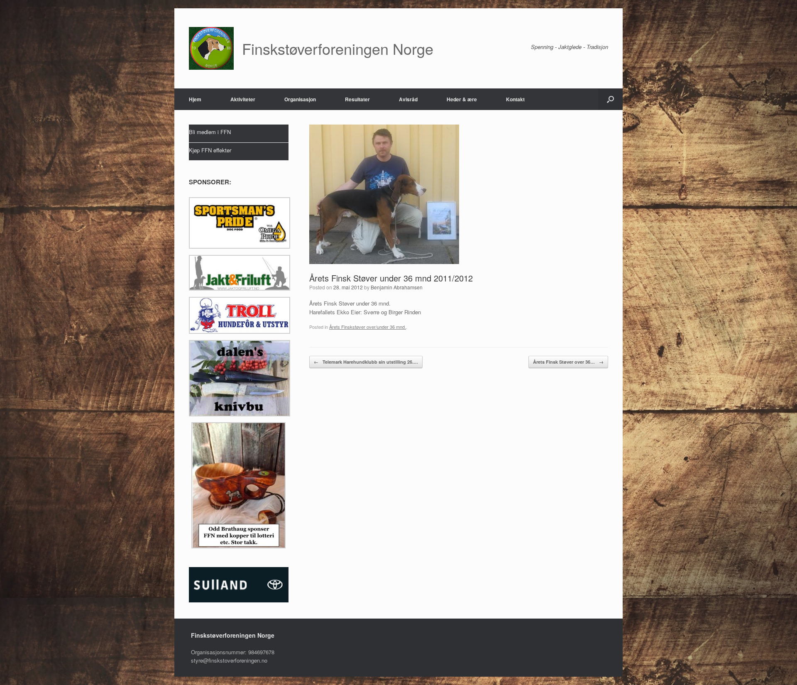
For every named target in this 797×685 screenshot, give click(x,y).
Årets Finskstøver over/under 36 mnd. (367, 326)
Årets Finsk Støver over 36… (568, 362)
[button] (610, 99)
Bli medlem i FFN (210, 132)
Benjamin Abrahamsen (397, 287)
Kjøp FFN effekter (210, 150)
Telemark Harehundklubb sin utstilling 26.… (366, 362)
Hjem (195, 99)
